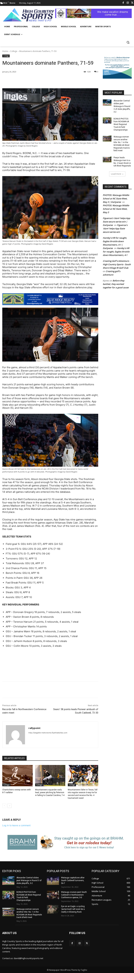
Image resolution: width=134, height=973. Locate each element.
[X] (33, 80)
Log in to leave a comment (16, 825)
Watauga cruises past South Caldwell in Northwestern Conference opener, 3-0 (74, 895)
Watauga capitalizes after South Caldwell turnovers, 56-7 (72, 880)
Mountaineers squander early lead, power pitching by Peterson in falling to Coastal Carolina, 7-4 (49, 792)
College (13, 51)
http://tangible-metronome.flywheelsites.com (47, 733)
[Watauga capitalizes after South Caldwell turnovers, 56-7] (53, 880)
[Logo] (28, 15)
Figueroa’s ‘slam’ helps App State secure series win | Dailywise (116, 222)
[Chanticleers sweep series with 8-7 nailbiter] (17, 775)
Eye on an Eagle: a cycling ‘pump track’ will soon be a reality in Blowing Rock (73, 909)
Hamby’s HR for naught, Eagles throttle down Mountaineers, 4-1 (116, 252)
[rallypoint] (15, 734)
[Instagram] (128, 3)
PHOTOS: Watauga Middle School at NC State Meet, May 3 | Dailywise (116, 198)
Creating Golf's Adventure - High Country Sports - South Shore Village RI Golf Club (117, 264)
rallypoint (34, 728)
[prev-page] (4, 806)
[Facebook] (123, 3)
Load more (116, 173)
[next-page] (10, 806)
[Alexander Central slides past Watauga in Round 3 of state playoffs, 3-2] (107, 102)
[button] (128, 42)
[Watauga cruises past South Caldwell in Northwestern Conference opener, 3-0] (53, 895)
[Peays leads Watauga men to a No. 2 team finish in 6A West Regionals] (107, 159)
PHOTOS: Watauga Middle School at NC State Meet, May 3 (116, 209)
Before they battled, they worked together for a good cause (116, 284)
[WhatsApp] (48, 80)
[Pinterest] (41, 80)
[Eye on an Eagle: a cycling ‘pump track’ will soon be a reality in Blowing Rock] (53, 909)
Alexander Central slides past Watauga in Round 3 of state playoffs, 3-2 (122, 106)
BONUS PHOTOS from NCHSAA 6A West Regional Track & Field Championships (121, 124)
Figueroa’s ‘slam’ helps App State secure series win (115, 228)
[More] (56, 80)
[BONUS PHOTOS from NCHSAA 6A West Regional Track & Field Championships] (107, 120)
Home (5, 51)
